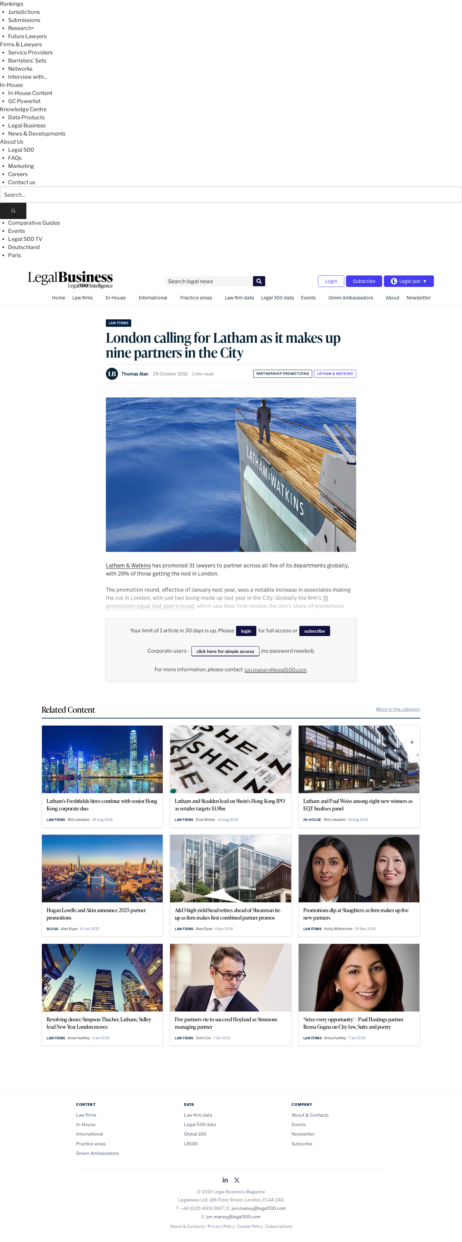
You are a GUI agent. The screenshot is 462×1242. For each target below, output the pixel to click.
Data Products (26, 117)
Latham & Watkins (335, 373)
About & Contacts (310, 1115)
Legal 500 (21, 150)
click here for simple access (225, 651)
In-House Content (30, 93)
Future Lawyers (27, 36)
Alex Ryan (69, 928)
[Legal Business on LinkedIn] (225, 1180)
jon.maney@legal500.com (276, 670)
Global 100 (195, 1134)
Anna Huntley (79, 1038)
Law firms (82, 297)
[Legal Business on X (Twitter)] (237, 1180)
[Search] (13, 211)
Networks (20, 69)
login (246, 631)
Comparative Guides (34, 223)
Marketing (21, 166)
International (153, 297)
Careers (18, 174)
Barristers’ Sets (27, 60)
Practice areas (196, 297)
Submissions (24, 20)
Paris (14, 255)
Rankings (11, 4)
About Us (11, 142)
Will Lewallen (79, 819)
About (392, 297)
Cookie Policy (250, 1226)
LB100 (191, 1143)
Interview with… (28, 77)
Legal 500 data (277, 297)
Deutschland (24, 247)
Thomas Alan (134, 374)
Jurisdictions (24, 12)
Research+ (21, 28)
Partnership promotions (282, 373)
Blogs (53, 929)
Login (331, 281)
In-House (11, 85)
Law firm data (239, 297)
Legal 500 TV (25, 239)
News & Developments (37, 133)
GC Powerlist (24, 101)
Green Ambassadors (350, 297)
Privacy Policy (221, 1226)
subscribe (314, 631)
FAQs (15, 158)
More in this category (398, 709)
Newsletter (419, 297)
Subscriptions (279, 1226)
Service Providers (30, 52)
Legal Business (27, 125)
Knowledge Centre (23, 109)
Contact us (21, 182)
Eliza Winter (205, 819)
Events (16, 231)
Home (58, 297)
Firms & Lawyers (21, 44)
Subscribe (364, 281)
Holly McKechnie (338, 928)
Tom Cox (203, 1038)
